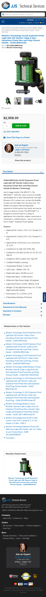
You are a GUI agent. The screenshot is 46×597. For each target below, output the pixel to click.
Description (8, 171)
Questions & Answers (12, 311)
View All (7, 108)
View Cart (6, 528)
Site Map (26, 538)
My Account (7, 526)
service (23, 22)
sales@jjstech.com (35, 510)
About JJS (7, 518)
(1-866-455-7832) (38, 20)
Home (3, 27)
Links (18, 538)
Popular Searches (10, 536)
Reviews (6, 315)
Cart (43, 22)
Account (37, 22)
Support (30, 22)
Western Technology (12, 27)
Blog (26, 518)
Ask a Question (12, 132)
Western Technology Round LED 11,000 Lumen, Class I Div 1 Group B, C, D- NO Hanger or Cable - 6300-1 (22, 420)
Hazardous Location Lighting (28, 27)
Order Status (19, 526)
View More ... (11, 438)
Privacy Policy (8, 538)
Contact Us (17, 518)
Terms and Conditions (27, 536)
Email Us (18, 155)
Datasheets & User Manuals (15, 307)
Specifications (9, 303)
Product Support (33, 526)
